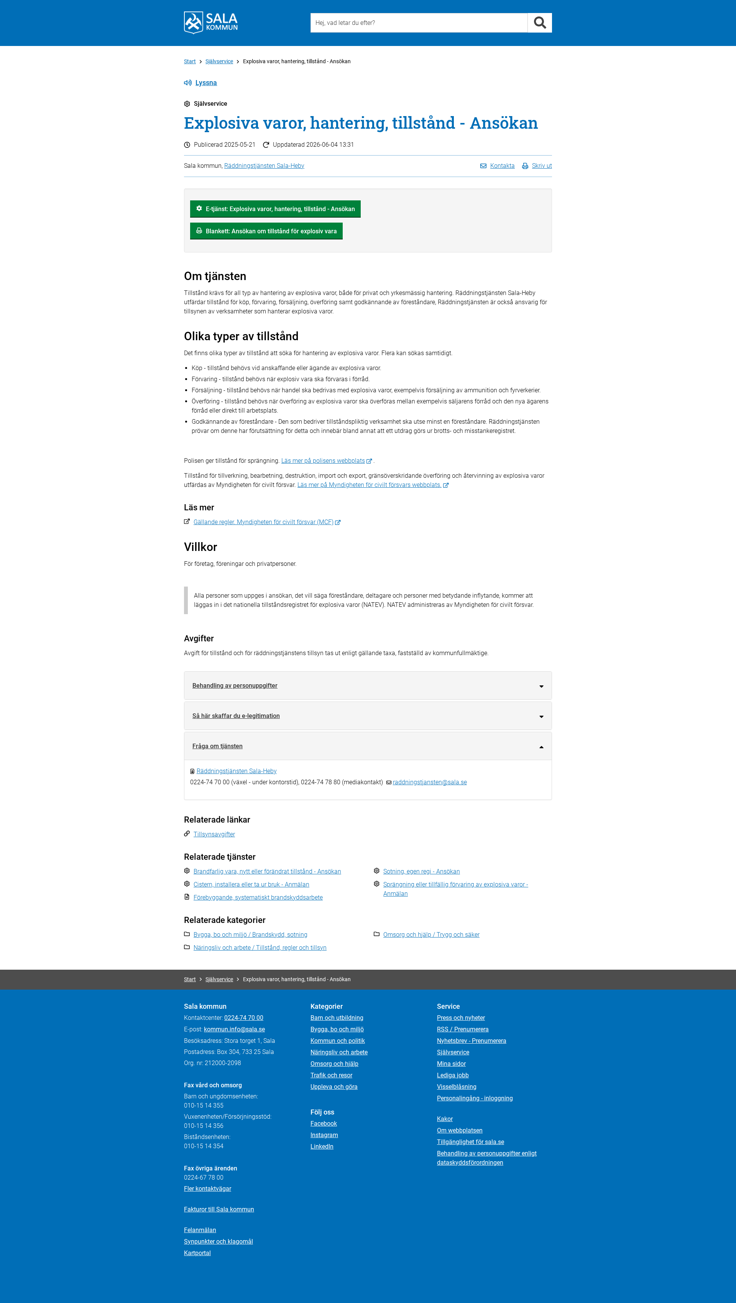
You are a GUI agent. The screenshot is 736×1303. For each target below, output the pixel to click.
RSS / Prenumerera (463, 1029)
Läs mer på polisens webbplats (323, 460)
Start (190, 61)
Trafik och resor (331, 1075)
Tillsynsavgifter (214, 834)
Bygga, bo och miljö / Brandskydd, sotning (250, 934)
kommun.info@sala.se (234, 1029)
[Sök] (540, 22)
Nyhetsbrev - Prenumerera (471, 1040)
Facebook (323, 1123)
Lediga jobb (453, 1075)
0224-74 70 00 (243, 1017)
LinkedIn (322, 1146)
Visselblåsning (456, 1086)
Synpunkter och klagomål (218, 1241)
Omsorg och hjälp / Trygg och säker (431, 934)
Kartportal (197, 1253)
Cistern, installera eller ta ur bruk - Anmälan (251, 884)
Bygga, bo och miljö (337, 1029)
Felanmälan (200, 1230)
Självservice (219, 61)
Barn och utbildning (336, 1017)
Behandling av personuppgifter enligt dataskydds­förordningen (487, 1158)
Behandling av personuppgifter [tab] (235, 685)
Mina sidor (451, 1063)
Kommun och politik (337, 1040)
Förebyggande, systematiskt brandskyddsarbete (258, 897)
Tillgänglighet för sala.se (470, 1142)
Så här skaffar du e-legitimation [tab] (236, 716)
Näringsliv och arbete (339, 1052)
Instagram (324, 1135)
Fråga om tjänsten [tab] (217, 746)
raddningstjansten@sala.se (430, 782)
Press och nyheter (461, 1017)
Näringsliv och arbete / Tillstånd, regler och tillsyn (260, 947)
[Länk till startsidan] (211, 22)
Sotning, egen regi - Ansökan (421, 871)
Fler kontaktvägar (207, 1188)
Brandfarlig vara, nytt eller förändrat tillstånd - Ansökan (267, 871)
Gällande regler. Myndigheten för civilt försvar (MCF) (264, 522)
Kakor (445, 1119)
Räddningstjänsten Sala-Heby (264, 165)
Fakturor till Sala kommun (219, 1209)
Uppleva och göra (334, 1086)
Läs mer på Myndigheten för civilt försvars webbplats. (369, 484)
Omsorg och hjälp (334, 1063)
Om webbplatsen (460, 1130)
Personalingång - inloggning (475, 1098)
